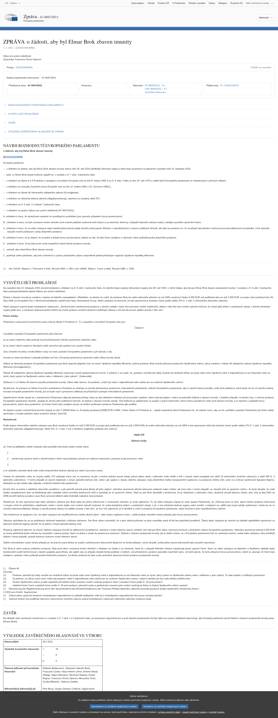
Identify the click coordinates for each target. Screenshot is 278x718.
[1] (109, 186)
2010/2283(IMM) (24, 67)
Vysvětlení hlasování (155, 92)
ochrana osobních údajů (169, 712)
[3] (255, 476)
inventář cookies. (217, 712)
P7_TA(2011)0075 (229, 85)
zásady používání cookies (194, 712)
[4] (24, 480)
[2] (116, 429)
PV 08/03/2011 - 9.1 (155, 85)
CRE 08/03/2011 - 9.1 (156, 88)
